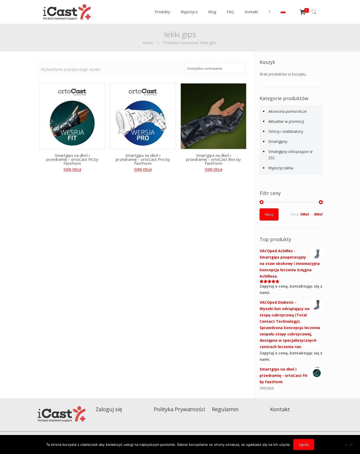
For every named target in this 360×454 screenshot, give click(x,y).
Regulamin (225, 409)
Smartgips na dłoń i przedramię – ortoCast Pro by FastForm (143, 159)
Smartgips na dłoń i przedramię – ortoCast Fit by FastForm (72, 159)
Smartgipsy (277, 141)
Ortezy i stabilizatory (285, 131)
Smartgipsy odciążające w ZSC (290, 154)
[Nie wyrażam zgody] (351, 445)
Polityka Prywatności (179, 409)
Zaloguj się (109, 409)
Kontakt (280, 409)
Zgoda (304, 444)
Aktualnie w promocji (286, 121)
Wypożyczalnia (280, 167)
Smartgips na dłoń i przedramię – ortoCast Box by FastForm (213, 159)
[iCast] (67, 12)
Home (148, 42)
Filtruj (269, 214)
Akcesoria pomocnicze (287, 111)
